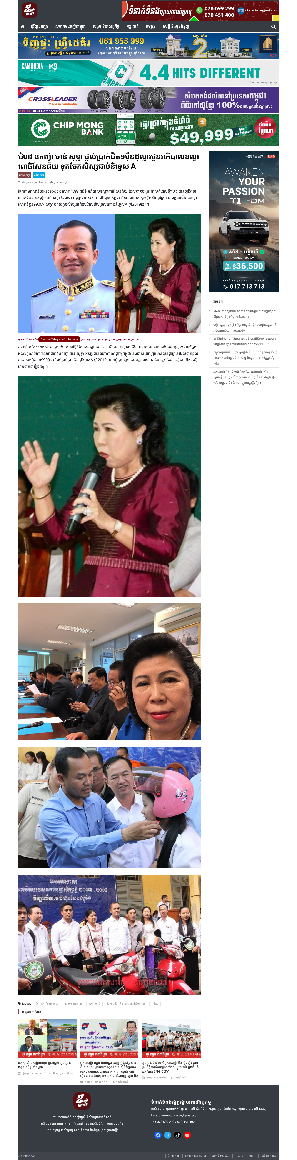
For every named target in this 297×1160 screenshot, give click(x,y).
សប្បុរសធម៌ (94, 1003)
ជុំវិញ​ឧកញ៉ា (39, 27)
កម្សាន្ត (150, 27)
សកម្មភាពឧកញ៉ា (73, 1003)
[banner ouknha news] (200, 10)
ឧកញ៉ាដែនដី (62, 1073)
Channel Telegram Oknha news (59, 339)
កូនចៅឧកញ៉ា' (61, 182)
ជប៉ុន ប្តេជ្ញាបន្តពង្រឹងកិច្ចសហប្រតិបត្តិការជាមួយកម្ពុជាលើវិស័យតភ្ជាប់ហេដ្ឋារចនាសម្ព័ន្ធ (244, 327)
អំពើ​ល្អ (155, 1003)
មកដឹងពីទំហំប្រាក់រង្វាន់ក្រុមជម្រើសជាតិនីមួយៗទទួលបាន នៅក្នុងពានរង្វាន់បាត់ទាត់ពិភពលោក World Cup (245, 341)
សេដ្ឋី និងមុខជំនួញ (176, 27)
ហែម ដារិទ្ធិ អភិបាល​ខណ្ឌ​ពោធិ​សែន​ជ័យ (126, 1003)
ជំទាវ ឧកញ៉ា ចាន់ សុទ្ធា (46, 1003)
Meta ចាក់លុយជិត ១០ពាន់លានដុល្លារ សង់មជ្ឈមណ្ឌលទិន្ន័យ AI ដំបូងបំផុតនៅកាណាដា (244, 314)
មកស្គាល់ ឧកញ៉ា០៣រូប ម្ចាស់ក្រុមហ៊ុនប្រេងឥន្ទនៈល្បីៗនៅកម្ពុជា (44, 1064)
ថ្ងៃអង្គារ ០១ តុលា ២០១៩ (34, 182)
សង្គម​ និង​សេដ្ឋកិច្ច (106, 27)
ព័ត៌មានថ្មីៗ (39, 175)
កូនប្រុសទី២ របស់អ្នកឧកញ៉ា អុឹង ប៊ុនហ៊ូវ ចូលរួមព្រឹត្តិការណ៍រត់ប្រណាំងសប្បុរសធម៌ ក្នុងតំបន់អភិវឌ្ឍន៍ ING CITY (170, 1066)
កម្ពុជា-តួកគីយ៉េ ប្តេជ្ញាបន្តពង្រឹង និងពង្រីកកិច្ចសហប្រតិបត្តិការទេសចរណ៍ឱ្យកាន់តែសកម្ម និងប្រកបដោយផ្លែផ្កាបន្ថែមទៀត (245, 357)
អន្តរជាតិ (133, 27)
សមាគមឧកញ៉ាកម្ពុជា (70, 27)
